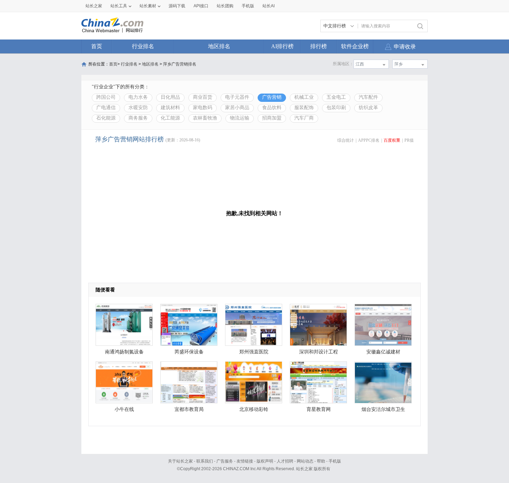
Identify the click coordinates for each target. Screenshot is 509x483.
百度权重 (392, 140)
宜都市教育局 (189, 409)
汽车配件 (368, 97)
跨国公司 (106, 97)
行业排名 (143, 46)
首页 (96, 46)
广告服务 (224, 461)
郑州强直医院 (253, 351)
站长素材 (148, 5)
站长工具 (118, 5)
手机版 (335, 461)
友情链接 (244, 461)
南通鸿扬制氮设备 (124, 351)
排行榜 (318, 46)
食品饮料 (272, 107)
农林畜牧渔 (205, 118)
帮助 (321, 461)
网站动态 (305, 461)
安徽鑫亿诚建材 (383, 351)
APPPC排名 (368, 140)
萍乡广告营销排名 (179, 64)
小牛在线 (124, 409)
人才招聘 (285, 461)
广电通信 (106, 107)
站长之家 (94, 5)
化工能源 (170, 118)
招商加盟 (272, 118)
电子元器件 (237, 97)
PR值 (409, 140)
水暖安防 (138, 107)
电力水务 (138, 97)
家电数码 (202, 107)
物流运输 (239, 118)
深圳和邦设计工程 (318, 351)
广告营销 (272, 97)
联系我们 (204, 461)
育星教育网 (318, 409)
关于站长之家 (180, 461)
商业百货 (202, 97)
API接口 (201, 5)
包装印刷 (336, 107)
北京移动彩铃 (253, 409)
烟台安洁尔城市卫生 (383, 409)
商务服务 (138, 118)
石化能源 (106, 118)
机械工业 (304, 97)
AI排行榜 (282, 46)
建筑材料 (170, 107)
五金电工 (336, 97)
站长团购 (225, 5)
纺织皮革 (368, 107)
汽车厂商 (304, 118)
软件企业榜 (355, 46)
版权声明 (265, 461)
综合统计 (345, 140)
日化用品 (170, 97)
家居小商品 (237, 107)
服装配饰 (304, 107)
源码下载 (177, 5)
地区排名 (219, 46)
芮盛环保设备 (189, 351)
